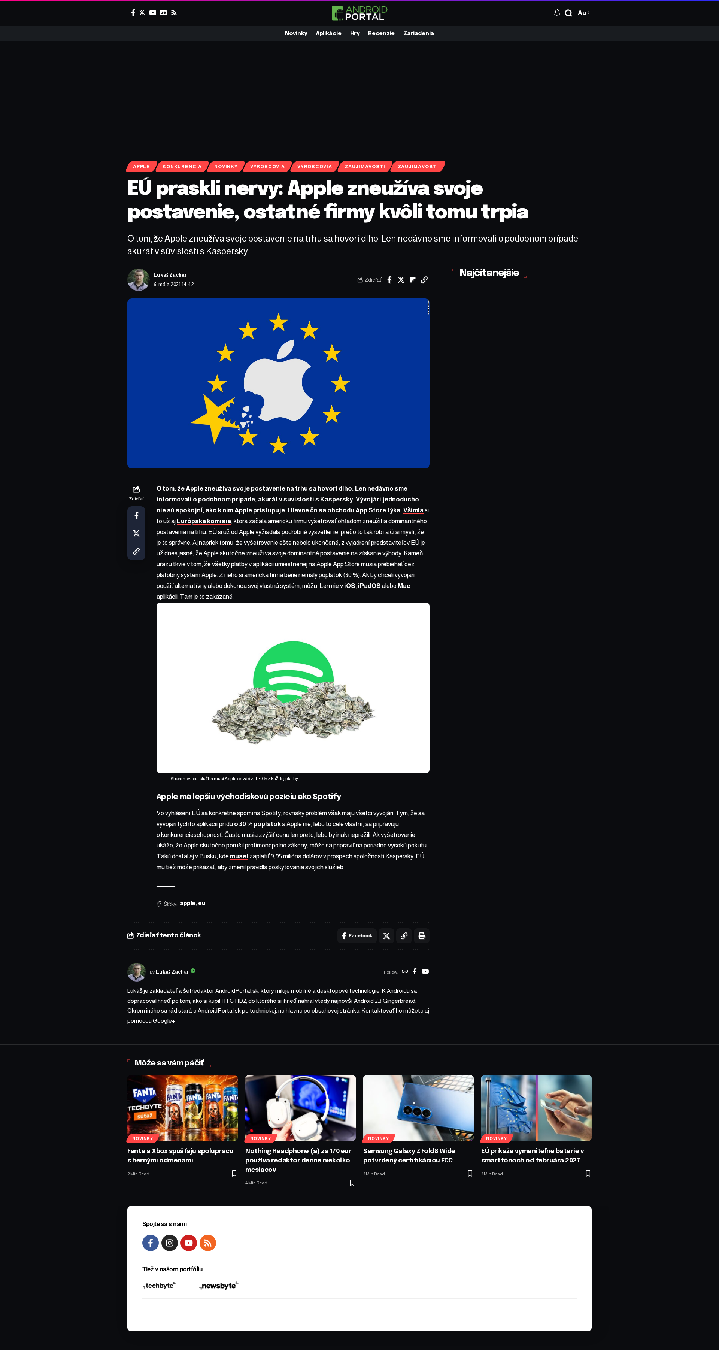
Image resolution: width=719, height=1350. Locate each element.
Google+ (164, 1020)
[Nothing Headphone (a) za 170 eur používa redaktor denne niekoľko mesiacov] (300, 1108)
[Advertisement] (359, 97)
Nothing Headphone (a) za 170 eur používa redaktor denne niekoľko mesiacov (298, 1160)
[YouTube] (152, 12)
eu (201, 903)
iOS (349, 585)
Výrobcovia (267, 166)
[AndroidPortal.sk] (359, 13)
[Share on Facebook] (389, 280)
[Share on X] (401, 280)
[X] (142, 12)
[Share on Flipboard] (412, 280)
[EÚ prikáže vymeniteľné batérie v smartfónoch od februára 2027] (536, 1108)
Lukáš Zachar (170, 275)
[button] (568, 13)
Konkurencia (182, 166)
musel (239, 856)
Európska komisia (204, 521)
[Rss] (174, 12)
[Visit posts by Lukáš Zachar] (138, 280)
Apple (141, 166)
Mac (404, 585)
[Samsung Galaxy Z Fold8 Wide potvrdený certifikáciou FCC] (418, 1108)
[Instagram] (169, 1243)
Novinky (225, 166)
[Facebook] (133, 12)
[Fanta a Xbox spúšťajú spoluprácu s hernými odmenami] (182, 1108)
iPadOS (369, 585)
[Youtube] (188, 1243)
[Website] (405, 972)
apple (187, 903)
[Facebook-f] (150, 1243)
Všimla (413, 510)
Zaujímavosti (365, 166)
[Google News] (163, 12)
